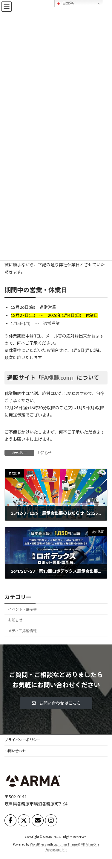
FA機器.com (56, 377)
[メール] (38, 820)
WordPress (38, 844)
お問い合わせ (15, 751)
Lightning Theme (65, 844)
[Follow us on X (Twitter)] (24, 820)
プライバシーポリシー (22, 740)
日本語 (67, 3)
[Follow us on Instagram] (51, 820)
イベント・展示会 (22, 609)
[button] (56, 703)
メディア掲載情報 (22, 631)
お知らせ (44, 453)
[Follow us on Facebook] (10, 820)
